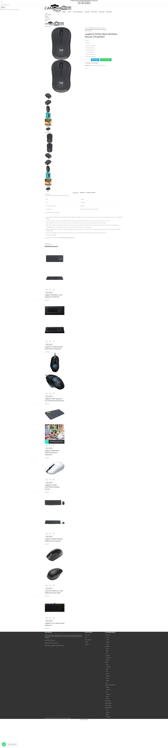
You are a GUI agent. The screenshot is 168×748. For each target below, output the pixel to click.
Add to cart (95, 59)
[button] (105, 59)
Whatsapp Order (106, 59)
